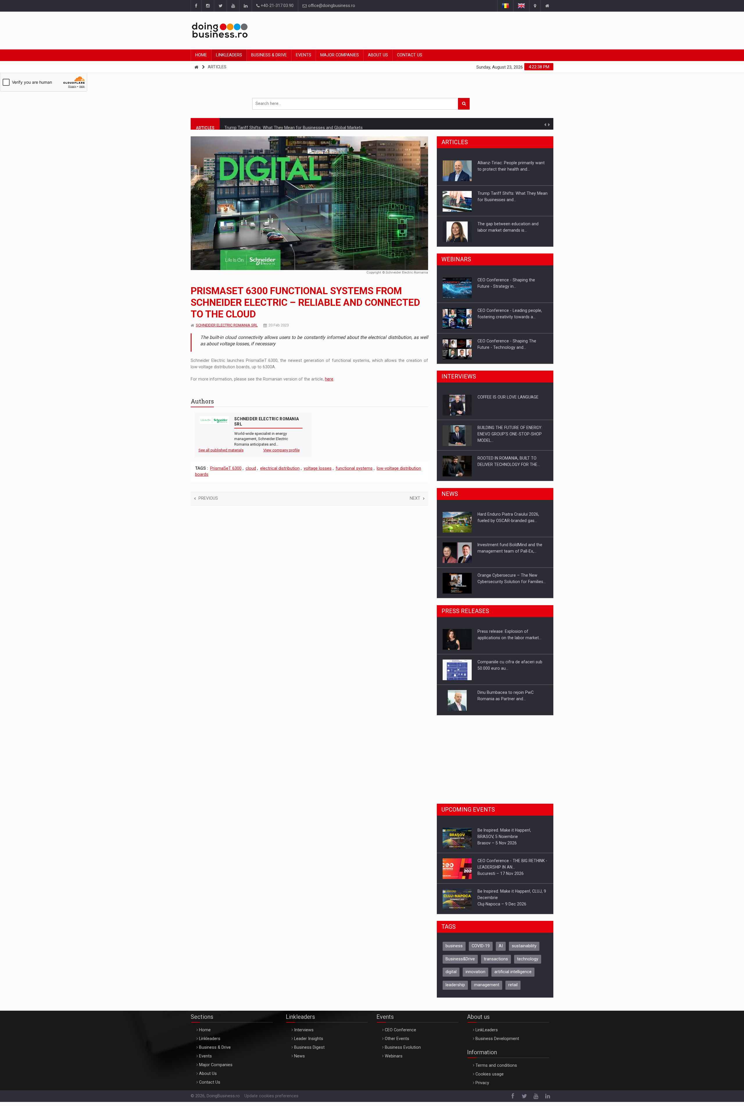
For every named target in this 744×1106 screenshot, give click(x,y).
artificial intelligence (513, 971)
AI (501, 946)
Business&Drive (460, 959)
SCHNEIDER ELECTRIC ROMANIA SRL (227, 325)
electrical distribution (280, 468)
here (329, 379)
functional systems (354, 468)
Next (415, 498)
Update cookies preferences (271, 1096)
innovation (475, 971)
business (454, 946)
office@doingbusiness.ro (331, 5)
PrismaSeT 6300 (226, 468)
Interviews (304, 1030)
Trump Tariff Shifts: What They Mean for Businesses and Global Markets (293, 123)
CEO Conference (400, 1030)
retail (513, 984)
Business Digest (309, 1047)
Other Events (397, 1038)
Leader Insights (308, 1038)
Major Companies (339, 55)
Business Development (497, 1038)
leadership (455, 984)
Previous (208, 498)
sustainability (524, 946)
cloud (251, 468)
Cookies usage (489, 1074)
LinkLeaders (486, 1030)
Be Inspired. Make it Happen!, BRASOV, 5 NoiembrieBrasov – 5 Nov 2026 (504, 836)
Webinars (394, 1056)
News (299, 1056)
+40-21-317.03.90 (277, 5)
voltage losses (318, 468)
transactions (496, 959)
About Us (378, 55)
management (486, 984)
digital (451, 971)
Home (201, 55)
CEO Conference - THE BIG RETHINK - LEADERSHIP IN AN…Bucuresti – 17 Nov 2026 (512, 867)
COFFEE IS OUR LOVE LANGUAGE (508, 397)
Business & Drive (269, 55)
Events (303, 55)
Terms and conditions (496, 1065)
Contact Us (409, 55)
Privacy (482, 1082)
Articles (217, 67)
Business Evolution (403, 1047)
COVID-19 (481, 946)
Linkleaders (229, 55)
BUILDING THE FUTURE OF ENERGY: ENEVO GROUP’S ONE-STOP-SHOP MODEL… (509, 434)
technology (527, 959)
